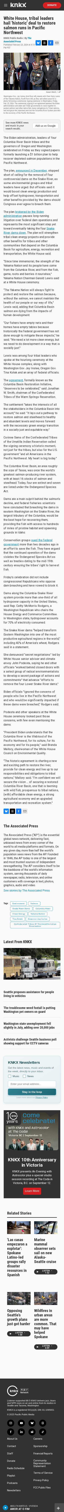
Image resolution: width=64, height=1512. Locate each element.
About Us (12, 1439)
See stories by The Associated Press (27, 890)
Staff (10, 1453)
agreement (16, 380)
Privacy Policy (42, 1097)
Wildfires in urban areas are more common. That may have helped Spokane (45, 1323)
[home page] (18, 6)
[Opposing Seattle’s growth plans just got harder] (19, 1298)
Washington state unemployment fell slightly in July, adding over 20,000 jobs (29, 1025)
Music (16, 1076)
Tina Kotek (17, 919)
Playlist (11, 1475)
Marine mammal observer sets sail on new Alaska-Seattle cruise (45, 1251)
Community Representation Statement (42, 1463)
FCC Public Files (42, 1487)
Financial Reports (43, 1453)
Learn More (32, 1190)
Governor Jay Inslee (37, 919)
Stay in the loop (32, 1091)
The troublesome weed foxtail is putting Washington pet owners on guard (29, 1010)
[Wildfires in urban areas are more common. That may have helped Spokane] (46, 1298)
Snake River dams (21, 909)
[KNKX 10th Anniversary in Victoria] (32, 1131)
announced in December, (31, 170)
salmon (34, 903)
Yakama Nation (38, 914)
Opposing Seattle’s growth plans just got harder (18, 1317)
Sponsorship (40, 1446)
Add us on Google (45, 125)
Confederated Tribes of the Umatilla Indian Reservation (35, 925)
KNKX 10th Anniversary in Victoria (32, 1162)
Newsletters (14, 1490)
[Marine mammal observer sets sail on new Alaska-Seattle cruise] (46, 1227)
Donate (52, 5)
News (30, 1076)
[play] (5, 1507)
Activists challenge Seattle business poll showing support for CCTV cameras (30, 1041)
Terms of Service (43, 1473)
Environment (18, 903)
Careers (37, 1439)
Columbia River (43, 909)
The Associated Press (21, 826)
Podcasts (12, 1483)
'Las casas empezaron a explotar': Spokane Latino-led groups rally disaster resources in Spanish (17, 1257)
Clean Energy (18, 914)
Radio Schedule (16, 1468)
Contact (11, 1446)
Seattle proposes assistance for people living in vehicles (29, 994)
